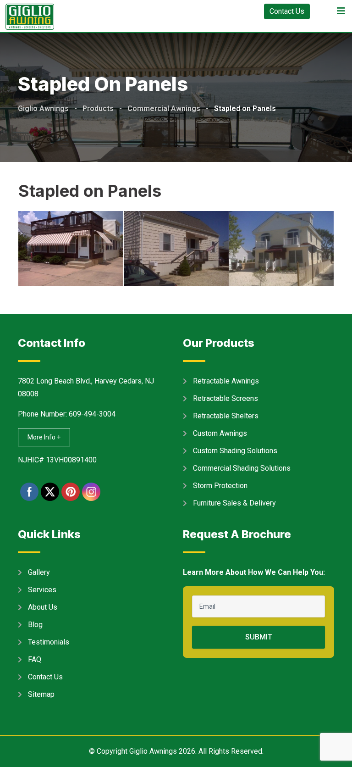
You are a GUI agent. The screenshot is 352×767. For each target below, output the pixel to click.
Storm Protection (220, 485)
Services (42, 589)
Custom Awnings (220, 433)
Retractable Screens (225, 398)
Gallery (39, 572)
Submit (258, 637)
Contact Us (287, 11)
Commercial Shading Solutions (242, 468)
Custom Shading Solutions (235, 450)
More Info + (44, 437)
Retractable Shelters (225, 415)
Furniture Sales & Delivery (234, 503)
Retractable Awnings (226, 381)
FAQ (34, 659)
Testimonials (48, 642)
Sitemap (41, 694)
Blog (35, 624)
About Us (42, 607)
